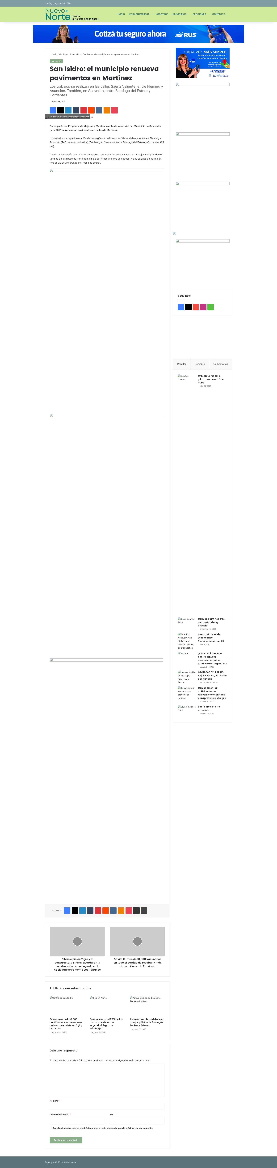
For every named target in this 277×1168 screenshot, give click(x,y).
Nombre (54, 1100)
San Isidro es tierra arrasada (209, 708)
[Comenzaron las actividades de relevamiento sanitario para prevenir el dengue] (187, 693)
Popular (181, 363)
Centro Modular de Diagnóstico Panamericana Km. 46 (211, 638)
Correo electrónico (60, 1114)
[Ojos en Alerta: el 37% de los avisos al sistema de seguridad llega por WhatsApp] (107, 1006)
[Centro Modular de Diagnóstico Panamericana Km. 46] (187, 641)
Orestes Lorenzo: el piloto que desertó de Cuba (211, 379)
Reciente (200, 363)
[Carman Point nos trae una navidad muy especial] (187, 623)
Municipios (179, 14)
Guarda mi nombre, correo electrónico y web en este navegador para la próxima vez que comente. (102, 1128)
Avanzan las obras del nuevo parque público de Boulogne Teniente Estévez (147, 1022)
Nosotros (162, 14)
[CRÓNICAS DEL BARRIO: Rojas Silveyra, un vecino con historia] (187, 677)
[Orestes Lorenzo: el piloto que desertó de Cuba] (187, 494)
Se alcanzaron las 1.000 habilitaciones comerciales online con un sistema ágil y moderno (66, 1024)
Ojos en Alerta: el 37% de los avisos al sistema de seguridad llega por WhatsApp (106, 1024)
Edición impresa (139, 14)
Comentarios (220, 363)
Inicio (121, 14)
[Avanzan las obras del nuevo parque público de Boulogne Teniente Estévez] (147, 1006)
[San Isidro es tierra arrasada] (187, 711)
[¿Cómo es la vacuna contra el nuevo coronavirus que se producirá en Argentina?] (187, 658)
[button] (177, 337)
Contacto (218, 14)
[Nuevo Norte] (71, 14)
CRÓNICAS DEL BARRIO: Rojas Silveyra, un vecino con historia (212, 676)
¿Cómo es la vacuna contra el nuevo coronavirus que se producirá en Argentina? (212, 658)
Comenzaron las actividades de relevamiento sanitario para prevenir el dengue (212, 693)
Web (112, 1114)
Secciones (199, 14)
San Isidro (76, 54)
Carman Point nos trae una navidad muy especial (211, 622)
